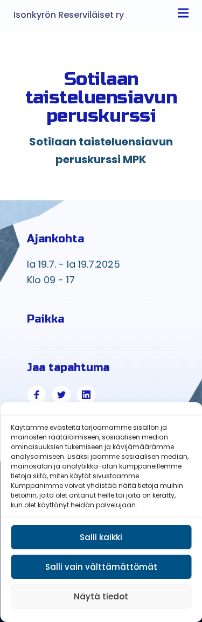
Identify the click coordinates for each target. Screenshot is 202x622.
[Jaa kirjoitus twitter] (61, 394)
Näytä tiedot (101, 596)
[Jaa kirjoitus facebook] (36, 394)
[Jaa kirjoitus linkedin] (86, 394)
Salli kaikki (101, 537)
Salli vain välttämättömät (101, 566)
